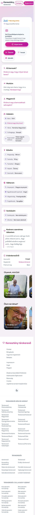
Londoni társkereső (24, 473)
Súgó (8, 365)
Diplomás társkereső (8, 467)
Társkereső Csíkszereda (22, 406)
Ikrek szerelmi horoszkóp (6, 492)
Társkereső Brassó (24, 424)
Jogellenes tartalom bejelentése (17, 384)
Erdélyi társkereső (24, 462)
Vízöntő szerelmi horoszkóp (7, 511)
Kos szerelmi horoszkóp (6, 487)
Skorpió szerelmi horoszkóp (23, 501)
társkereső (5, 459)
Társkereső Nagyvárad (5, 415)
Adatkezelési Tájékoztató (14, 375)
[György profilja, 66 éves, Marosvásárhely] (15, 286)
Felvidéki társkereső (24, 467)
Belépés (19, 3)
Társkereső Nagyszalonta (6, 440)
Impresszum (10, 362)
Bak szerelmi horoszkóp (22, 506)
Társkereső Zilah (23, 436)
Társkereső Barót (7, 436)
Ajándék (9, 58)
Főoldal (9, 349)
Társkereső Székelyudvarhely (7, 411)
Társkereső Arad (23, 439)
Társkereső (21, 459)
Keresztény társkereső (5, 463)
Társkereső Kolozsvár (24, 415)
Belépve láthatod (24, 262)
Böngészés (10, 352)
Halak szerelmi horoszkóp (22, 511)
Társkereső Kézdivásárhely (6, 425)
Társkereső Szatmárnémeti (23, 420)
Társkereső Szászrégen (5, 444)
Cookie (9, 381)
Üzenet (9, 52)
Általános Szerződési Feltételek (16, 373)
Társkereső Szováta (24, 433)
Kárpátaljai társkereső (8, 470)
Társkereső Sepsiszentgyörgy (24, 411)
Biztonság (10, 378)
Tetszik (21, 52)
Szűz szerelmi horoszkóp (22, 497)
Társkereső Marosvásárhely (7, 406)
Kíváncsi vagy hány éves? (15, 123)
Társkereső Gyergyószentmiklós (8, 420)
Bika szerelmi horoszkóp (22, 487)
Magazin (9, 368)
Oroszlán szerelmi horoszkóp (7, 497)
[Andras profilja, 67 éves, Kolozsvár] (15, 318)
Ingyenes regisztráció (13, 355)
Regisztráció (29, 3)
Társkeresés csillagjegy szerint (17, 482)
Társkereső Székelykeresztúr (23, 429)
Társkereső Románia (24, 444)
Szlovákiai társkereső (8, 473)
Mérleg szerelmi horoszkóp (7, 501)
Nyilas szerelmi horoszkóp (6, 506)
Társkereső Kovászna (8, 433)
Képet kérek (16, 44)
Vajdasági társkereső (24, 470)
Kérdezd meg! (15, 90)
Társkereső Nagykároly (5, 429)
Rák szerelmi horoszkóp (22, 492)
